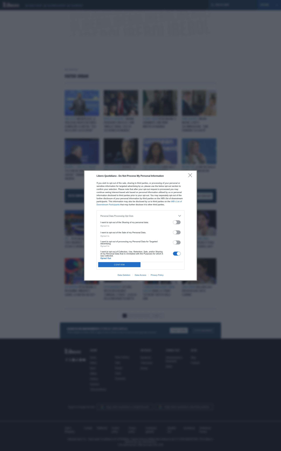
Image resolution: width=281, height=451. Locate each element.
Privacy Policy (157, 275)
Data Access (140, 275)
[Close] (191, 176)
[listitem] (140, 215)
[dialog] (140, 225)
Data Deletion (124, 275)
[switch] (177, 222)
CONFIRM (119, 265)
